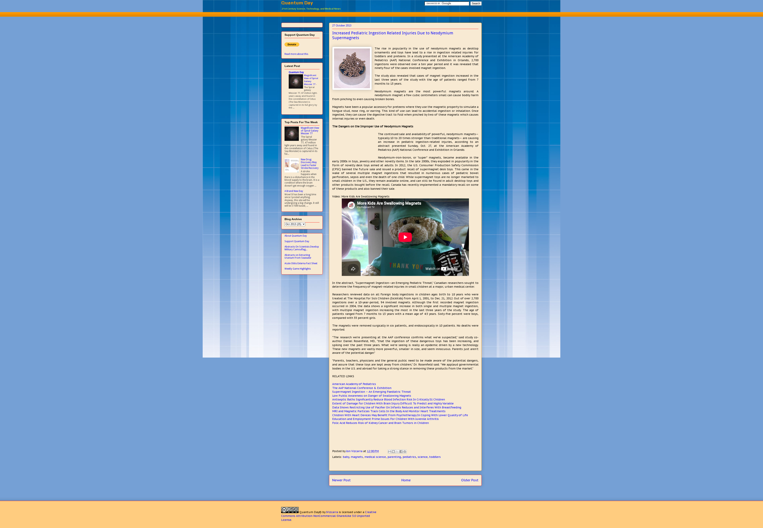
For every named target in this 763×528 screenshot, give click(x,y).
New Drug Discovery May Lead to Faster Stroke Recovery (310, 163)
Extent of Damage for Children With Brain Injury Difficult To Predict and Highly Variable (393, 403)
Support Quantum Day (297, 241)
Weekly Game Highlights (298, 268)
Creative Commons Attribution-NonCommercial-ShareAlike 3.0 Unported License (328, 516)
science (423, 457)
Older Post (469, 480)
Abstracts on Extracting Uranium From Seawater (298, 256)
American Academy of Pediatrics (354, 384)
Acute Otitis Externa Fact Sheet (301, 263)
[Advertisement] (381, 13)
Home (406, 480)
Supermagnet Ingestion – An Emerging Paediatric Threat (371, 392)
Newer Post (341, 480)
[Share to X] (397, 452)
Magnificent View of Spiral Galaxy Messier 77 (311, 79)
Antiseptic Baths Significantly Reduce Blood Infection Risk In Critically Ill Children (388, 399)
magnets (357, 457)
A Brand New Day (294, 191)
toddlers (435, 457)
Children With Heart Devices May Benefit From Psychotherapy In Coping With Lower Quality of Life (400, 415)
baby (346, 457)
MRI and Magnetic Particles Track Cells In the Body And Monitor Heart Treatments (388, 411)
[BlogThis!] (393, 452)
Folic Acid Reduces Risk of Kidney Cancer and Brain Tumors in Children (380, 423)
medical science (375, 457)
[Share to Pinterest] (405, 452)
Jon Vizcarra (354, 451)
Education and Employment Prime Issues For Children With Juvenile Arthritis (385, 419)
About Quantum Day (296, 235)
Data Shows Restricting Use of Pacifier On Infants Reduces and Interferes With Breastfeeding (396, 407)
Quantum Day (297, 2)
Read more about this (296, 54)
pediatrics (409, 457)
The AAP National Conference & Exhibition (361, 388)
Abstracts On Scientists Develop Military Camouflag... (302, 248)
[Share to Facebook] (401, 452)
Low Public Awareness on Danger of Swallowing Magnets (371, 395)
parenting (394, 457)
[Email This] (390, 452)
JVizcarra (332, 512)
